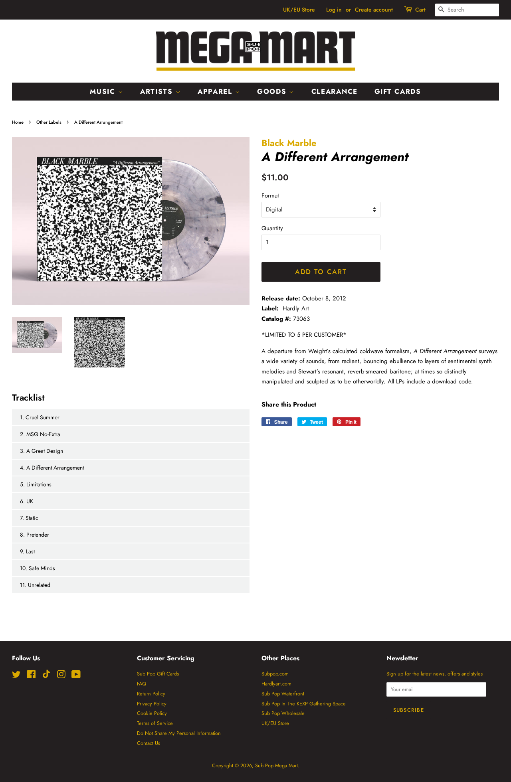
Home (18, 122)
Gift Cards (397, 91)
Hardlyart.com (276, 683)
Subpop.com (275, 673)
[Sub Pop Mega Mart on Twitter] (16, 676)
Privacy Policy (151, 703)
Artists (158, 91)
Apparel (216, 91)
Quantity (272, 228)
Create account (374, 10)
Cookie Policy (152, 713)
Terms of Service (155, 723)
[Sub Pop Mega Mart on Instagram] (61, 676)
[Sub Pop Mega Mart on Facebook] (31, 676)
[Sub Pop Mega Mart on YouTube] (76, 676)
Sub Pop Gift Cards (158, 673)
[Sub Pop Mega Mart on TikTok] (46, 676)
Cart (420, 10)
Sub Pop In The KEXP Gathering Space (303, 703)
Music (104, 91)
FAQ (141, 683)
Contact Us (148, 743)
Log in (334, 10)
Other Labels (48, 122)
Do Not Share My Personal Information (179, 733)
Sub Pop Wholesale (283, 713)
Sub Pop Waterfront (282, 693)
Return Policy (151, 693)
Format (270, 195)
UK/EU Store (299, 10)
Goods (273, 91)
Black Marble (289, 142)
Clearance (334, 91)
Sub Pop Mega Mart (276, 765)
